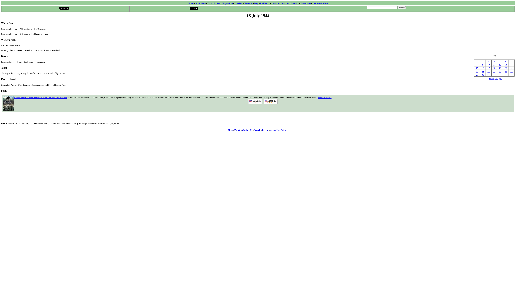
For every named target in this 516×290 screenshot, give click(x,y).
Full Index (265, 3)
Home (191, 3)
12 (500, 64)
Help (230, 130)
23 (483, 71)
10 (489, 64)
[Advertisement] (494, 36)
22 (477, 71)
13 (506, 64)
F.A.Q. (237, 130)
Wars (209, 3)
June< (491, 78)
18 (494, 68)
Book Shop (201, 3)
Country (295, 3)
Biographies (227, 3)
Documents (305, 3)
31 (489, 74)
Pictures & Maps (320, 3)
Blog (256, 3)
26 (500, 71)
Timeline (238, 3)
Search (257, 130)
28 (511, 71)
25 (494, 71)
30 (483, 74)
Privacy (284, 130)
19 (500, 68)
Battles (217, 3)
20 (506, 68)
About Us (274, 130)
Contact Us (247, 130)
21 (511, 68)
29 (477, 74)
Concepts (285, 3)
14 (511, 64)
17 (489, 68)
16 (483, 68)
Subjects (275, 3)
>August (498, 78)
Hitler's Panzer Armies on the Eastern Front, (40, 97)
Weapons (248, 3)
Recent (265, 130)
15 (477, 68)
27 (506, 71)
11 (494, 64)
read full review (325, 97)
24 (489, 71)
